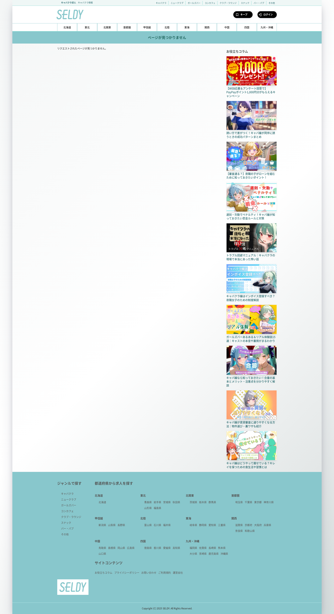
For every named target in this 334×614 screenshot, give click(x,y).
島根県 (112, 548)
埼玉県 (239, 502)
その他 (271, 2)
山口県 (102, 553)
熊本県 (222, 548)
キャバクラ (161, 2)
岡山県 (121, 548)
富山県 (148, 525)
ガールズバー (194, 2)
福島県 (157, 508)
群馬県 (212, 502)
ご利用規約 (164, 572)
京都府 (248, 525)
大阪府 (258, 525)
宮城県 (167, 502)
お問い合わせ (148, 572)
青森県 (148, 502)
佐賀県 (203, 548)
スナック (245, 2)
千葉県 (248, 502)
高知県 (176, 548)
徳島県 (148, 548)
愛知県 (212, 525)
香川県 (157, 548)
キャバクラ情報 (85, 2)
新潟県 (102, 525)
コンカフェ (210, 2)
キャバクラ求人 (68, 2)
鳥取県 (102, 548)
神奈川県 (269, 502)
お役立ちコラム (103, 572)
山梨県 (112, 525)
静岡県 (203, 525)
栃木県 (203, 502)
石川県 (157, 525)
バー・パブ (259, 2)
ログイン (268, 14)
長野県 (121, 525)
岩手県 (157, 502)
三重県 (222, 525)
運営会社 (178, 572)
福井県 (167, 525)
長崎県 (212, 548)
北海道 (102, 502)
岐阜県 (193, 525)
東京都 (258, 502)
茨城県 (193, 502)
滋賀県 (239, 525)
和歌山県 (250, 531)
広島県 (131, 548)
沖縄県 (224, 553)
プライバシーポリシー (126, 572)
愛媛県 (167, 548)
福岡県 (193, 548)
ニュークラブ (177, 2)
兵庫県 (267, 525)
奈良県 (239, 531)
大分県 (193, 553)
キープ (243, 14)
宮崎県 (203, 553)
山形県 (148, 508)
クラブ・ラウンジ (228, 2)
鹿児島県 (214, 553)
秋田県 (176, 502)
